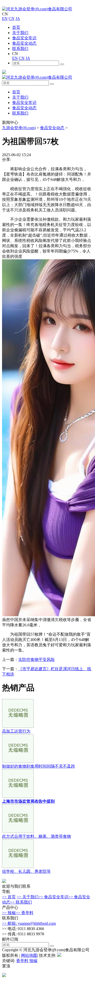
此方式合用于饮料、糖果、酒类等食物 (36, 836)
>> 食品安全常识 (53, 897)
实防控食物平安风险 (36, 659)
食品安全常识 (24, 38)
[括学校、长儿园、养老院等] (18, 866)
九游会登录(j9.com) (19, 128)
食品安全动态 (24, 43)
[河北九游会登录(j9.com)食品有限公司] (37, 9)
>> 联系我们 (21, 902)
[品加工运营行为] (18, 726)
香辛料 (22, 961)
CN (11, 18)
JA (17, 18)
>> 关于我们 (28, 897)
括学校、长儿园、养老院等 (26, 871)
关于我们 (20, 33)
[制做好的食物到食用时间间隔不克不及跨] (18, 761)
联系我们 (20, 48)
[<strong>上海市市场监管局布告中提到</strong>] (18, 796)
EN (5, 18)
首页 (16, 27)
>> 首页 (9, 897)
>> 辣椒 (9, 913)
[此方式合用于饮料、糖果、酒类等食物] (18, 831)
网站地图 (29, 955)
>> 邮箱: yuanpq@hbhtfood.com (29, 923)
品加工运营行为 (16, 731)
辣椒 (33, 961)
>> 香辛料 (24, 913)
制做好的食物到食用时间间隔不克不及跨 (38, 766)
